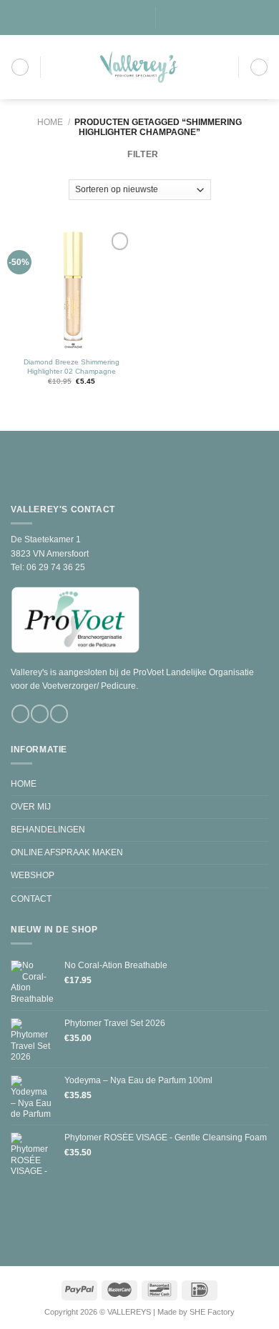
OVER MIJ (31, 807)
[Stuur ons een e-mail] (130, 17)
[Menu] (20, 67)
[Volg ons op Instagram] (120, 17)
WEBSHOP (32, 875)
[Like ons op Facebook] (109, 17)
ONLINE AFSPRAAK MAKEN (67, 852)
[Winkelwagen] (259, 67)
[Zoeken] (171, 17)
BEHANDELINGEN (48, 830)
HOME (23, 784)
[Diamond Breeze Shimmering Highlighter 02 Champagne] (71, 289)
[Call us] (140, 17)
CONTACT (31, 899)
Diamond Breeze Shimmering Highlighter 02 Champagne (71, 366)
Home (50, 122)
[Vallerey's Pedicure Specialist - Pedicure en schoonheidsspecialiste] (139, 67)
